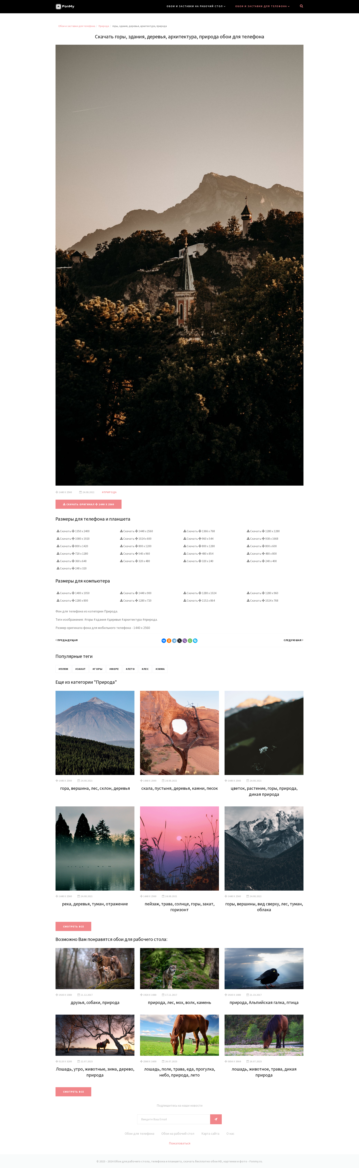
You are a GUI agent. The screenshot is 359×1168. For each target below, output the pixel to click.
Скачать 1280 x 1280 (265, 531)
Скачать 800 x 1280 (200, 546)
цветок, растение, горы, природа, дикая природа (264, 791)
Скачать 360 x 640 (73, 561)
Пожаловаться (179, 1143)
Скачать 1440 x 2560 (138, 531)
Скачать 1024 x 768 (264, 600)
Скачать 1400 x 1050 (74, 593)
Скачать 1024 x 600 (137, 538)
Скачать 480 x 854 (199, 553)
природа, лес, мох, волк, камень (179, 1002)
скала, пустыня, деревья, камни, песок (179, 788)
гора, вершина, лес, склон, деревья (95, 788)
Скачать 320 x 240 (199, 561)
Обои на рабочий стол (177, 1133)
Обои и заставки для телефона (261, 6)
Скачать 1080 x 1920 (74, 538)
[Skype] (195, 640)
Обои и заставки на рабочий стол (195, 6)
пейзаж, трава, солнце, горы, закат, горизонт (179, 906)
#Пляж (63, 669)
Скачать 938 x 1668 (264, 538)
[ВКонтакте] (164, 640)
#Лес (145, 669)
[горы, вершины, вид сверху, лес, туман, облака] (264, 848)
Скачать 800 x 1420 (73, 546)
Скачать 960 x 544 (199, 538)
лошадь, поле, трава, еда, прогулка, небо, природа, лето (179, 1072)
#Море (114, 669)
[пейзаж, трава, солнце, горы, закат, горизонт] (179, 848)
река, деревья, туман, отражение (95, 904)
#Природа (109, 492)
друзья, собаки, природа (95, 1002)
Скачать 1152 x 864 (200, 600)
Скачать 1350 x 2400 (74, 531)
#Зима (160, 669)
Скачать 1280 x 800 (73, 600)
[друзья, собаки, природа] (95, 968)
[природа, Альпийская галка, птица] (264, 968)
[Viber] (184, 640)
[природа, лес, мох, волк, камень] (179, 968)
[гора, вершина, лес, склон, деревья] (95, 733)
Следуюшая (293, 640)
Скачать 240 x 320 (73, 568)
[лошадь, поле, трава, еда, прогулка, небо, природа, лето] (179, 1035)
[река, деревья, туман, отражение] (95, 848)
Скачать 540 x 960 (136, 553)
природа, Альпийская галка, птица (264, 1002)
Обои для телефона (139, 1133)
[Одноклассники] (169, 640)
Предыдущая (67, 640)
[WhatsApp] (190, 640)
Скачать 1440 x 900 (137, 593)
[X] (179, 640)
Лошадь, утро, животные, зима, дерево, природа (95, 1072)
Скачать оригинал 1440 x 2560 (90, 504)
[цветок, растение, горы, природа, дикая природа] (264, 733)
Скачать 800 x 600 (263, 546)
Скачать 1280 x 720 (137, 600)
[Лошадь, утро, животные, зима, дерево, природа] (95, 1035)
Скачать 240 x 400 (263, 561)
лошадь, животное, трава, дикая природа (264, 1072)
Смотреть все (73, 926)
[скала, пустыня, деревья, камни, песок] (179, 733)
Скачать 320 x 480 (136, 561)
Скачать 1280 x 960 (264, 593)
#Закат (80, 669)
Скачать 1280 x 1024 (201, 593)
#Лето (130, 669)
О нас (230, 1133)
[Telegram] (174, 640)
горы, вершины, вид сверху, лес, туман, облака (264, 906)
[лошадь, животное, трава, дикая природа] (264, 1035)
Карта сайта (210, 1133)
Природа (104, 26)
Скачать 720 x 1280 (73, 553)
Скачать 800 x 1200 (137, 546)
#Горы (97, 669)
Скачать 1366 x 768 (200, 531)
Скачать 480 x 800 (263, 553)
